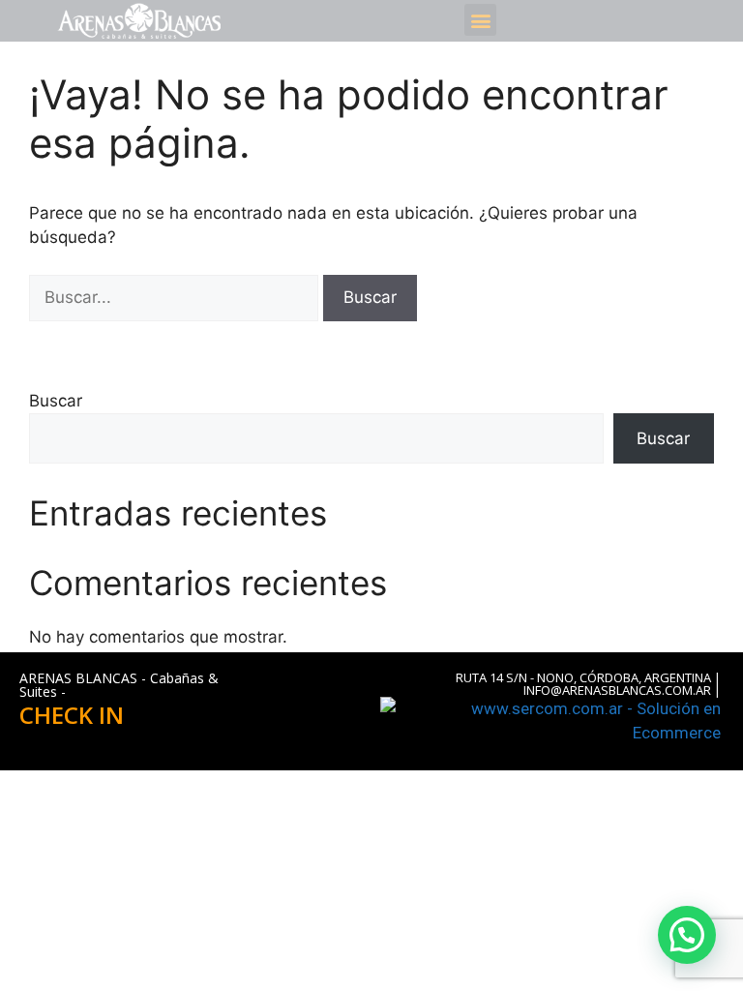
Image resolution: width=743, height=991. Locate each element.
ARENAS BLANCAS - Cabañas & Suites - (119, 685)
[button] (480, 20)
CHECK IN (71, 715)
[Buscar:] (176, 297)
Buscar (55, 400)
